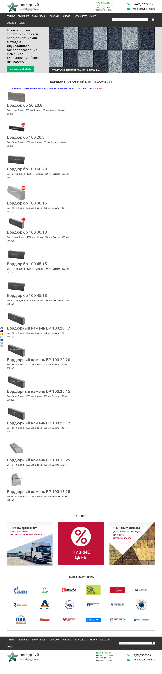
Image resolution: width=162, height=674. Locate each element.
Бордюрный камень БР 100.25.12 (38, 423)
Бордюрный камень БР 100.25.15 (38, 391)
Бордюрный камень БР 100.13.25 (38, 460)
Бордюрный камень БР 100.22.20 (38, 359)
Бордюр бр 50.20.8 (24, 105)
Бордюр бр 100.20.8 (26, 137)
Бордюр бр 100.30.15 (27, 203)
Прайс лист (23, 16)
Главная (11, 16)
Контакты (66, 16)
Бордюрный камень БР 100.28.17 (38, 328)
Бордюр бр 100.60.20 (27, 169)
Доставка (54, 16)
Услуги (93, 16)
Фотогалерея (80, 16)
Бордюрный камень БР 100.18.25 (38, 491)
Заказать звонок (20, 69)
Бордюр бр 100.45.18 (27, 295)
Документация (39, 16)
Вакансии (11, 23)
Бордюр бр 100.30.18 (27, 232)
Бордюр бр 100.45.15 (27, 263)
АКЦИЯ (22, 23)
